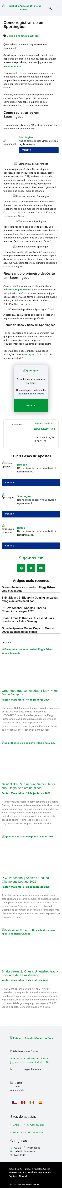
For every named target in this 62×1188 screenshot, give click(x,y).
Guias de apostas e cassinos (23, 35)
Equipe (13, 1176)
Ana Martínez (44, 429)
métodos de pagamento (17, 289)
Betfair (21, 527)
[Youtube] (41, 568)
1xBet (17, 1124)
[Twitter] (31, 568)
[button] (50, 8)
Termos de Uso (17, 1172)
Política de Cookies (39, 1172)
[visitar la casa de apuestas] (31, 370)
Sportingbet (26, 137)
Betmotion (35, 1132)
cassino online (12, 66)
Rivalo (17, 1132)
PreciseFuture (32, 1184)
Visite (27, 150)
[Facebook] (21, 568)
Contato (23, 1176)
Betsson (22, 464)
